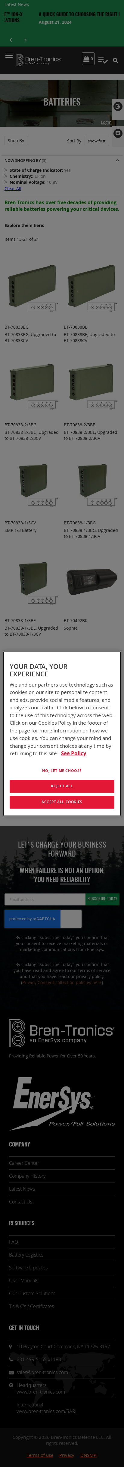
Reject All (62, 786)
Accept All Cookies (62, 801)
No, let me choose (62, 770)
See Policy (73, 753)
